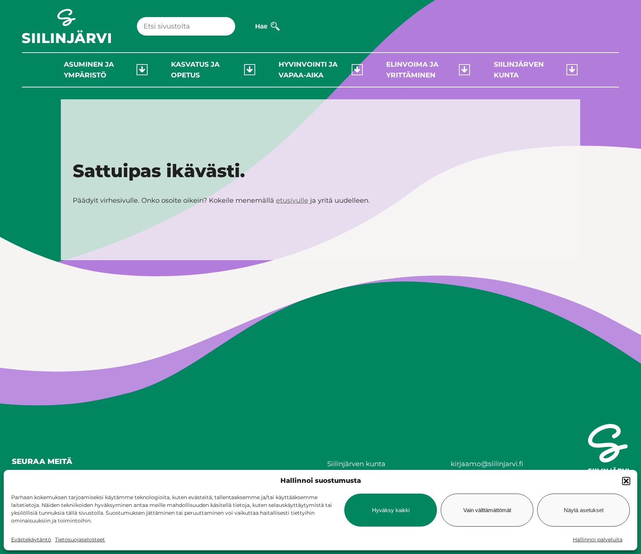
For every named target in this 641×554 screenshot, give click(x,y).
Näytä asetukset (584, 510)
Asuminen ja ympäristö (89, 69)
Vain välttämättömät (487, 510)
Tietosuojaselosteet (80, 539)
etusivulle (292, 200)
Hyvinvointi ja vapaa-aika (308, 69)
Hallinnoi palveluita (597, 539)
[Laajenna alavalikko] (142, 69)
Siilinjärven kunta (519, 69)
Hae (261, 26)
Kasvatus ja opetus (195, 69)
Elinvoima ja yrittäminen (412, 69)
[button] (626, 481)
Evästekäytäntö (31, 539)
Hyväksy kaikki (391, 510)
